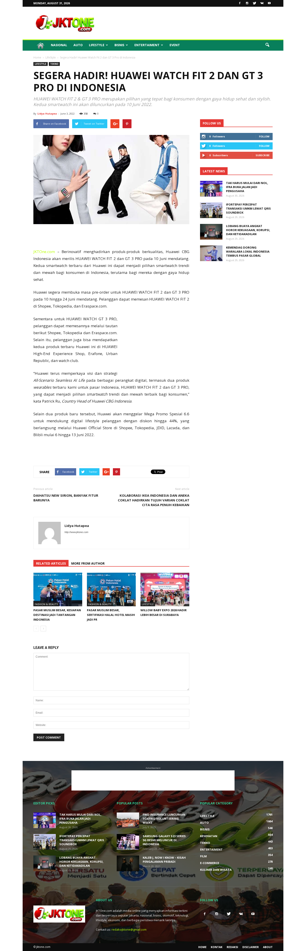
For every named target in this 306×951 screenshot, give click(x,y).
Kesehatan (208, 836)
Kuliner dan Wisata (216, 870)
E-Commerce (209, 863)
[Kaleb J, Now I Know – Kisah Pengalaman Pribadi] (128, 863)
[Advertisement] (191, 23)
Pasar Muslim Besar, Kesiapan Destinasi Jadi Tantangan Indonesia (57, 615)
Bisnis (119, 45)
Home (202, 947)
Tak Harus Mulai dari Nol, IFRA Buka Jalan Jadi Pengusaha (247, 187)
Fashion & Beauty (46, 604)
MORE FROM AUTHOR (88, 563)
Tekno (54, 63)
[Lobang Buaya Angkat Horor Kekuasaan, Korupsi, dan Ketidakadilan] (211, 232)
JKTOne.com (44, 251)
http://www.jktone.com (76, 532)
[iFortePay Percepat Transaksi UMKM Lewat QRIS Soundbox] (211, 210)
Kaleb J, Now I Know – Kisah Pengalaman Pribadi (164, 860)
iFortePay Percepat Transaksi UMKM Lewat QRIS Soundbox (248, 208)
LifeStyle (96, 45)
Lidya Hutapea (47, 113)
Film (203, 856)
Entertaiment (146, 45)
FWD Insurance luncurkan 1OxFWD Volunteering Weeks (164, 818)
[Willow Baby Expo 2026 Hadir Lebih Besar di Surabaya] (164, 589)
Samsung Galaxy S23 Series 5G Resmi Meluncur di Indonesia (164, 840)
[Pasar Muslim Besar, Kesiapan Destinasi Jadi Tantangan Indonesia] (57, 589)
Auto (78, 45)
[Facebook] (239, 3)
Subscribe (262, 155)
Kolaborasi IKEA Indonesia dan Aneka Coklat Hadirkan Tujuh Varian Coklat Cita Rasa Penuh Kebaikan (153, 500)
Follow (264, 136)
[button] (267, 45)
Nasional (59, 45)
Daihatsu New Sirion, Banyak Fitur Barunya (65, 497)
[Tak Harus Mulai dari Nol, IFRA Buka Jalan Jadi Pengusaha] (211, 189)
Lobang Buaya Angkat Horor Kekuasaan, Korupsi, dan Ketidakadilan (248, 230)
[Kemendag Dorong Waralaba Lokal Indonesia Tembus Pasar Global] (211, 253)
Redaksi (232, 947)
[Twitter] (254, 3)
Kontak (216, 947)
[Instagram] (247, 3)
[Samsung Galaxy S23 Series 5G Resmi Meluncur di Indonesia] (128, 842)
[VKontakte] (262, 3)
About (268, 947)
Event (175, 45)
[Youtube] (269, 3)
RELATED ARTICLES (51, 563)
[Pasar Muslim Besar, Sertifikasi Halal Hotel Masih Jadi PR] (111, 589)
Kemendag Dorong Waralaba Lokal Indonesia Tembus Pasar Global (247, 251)
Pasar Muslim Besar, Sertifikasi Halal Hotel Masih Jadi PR (111, 615)
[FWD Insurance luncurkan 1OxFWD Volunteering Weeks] (128, 820)
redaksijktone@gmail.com (129, 929)
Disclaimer (250, 947)
